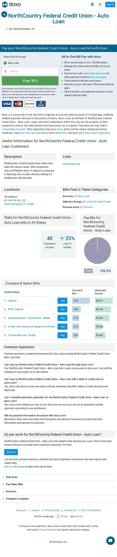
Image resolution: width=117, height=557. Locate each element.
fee (61, 129)
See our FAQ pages (14, 466)
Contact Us (70, 510)
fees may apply (98, 77)
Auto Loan (13, 63)
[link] (87, 164)
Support (36, 510)
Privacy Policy (52, 510)
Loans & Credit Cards (99, 201)
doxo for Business (91, 510)
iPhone (64, 516)
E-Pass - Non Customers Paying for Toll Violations (32, 326)
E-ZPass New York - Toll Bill (21, 335)
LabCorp (12, 300)
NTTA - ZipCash (15, 309)
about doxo (62, 132)
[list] (87, 164)
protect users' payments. (97, 132)
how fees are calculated (34, 132)
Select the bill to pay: (15, 56)
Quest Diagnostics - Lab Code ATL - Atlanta (29, 318)
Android (78, 516)
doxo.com (21, 510)
